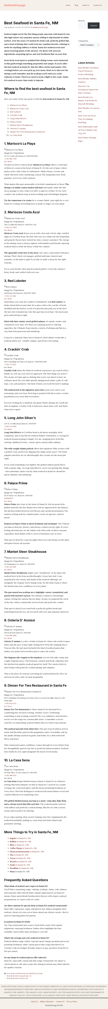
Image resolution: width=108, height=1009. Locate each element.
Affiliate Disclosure (47, 1002)
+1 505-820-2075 (10, 703)
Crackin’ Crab (16, 115)
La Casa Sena (16, 135)
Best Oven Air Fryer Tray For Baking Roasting (87, 119)
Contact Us (97, 5)
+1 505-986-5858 (10, 636)
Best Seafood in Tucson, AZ (17, 978)
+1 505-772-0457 (10, 364)
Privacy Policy (71, 1002)
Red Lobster (15, 112)
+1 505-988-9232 (10, 775)
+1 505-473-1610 (10, 296)
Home (68, 5)
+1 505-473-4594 (10, 227)
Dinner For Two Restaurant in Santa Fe (27, 132)
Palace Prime (16, 122)
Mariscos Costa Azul (19, 108)
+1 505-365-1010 (10, 567)
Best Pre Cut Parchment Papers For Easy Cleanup (88, 89)
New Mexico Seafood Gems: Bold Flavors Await (25, 973)
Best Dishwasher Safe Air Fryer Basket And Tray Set (88, 130)
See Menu (8, 162)
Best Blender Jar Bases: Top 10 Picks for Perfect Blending (88, 71)
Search (81, 20)
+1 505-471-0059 (10, 426)
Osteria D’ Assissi (18, 128)
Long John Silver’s (18, 118)
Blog (76, 5)
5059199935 (8, 498)
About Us (85, 5)
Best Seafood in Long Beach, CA (19, 976)
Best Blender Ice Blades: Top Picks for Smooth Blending (87, 100)
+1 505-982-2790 (10, 159)
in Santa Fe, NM (20, 838)
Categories (83, 41)
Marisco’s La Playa (18, 105)
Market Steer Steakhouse (21, 125)
